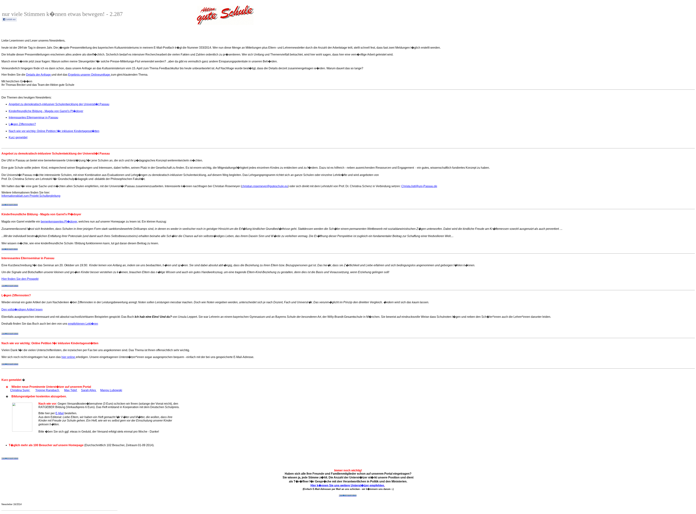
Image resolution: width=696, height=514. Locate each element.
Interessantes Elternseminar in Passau (33, 117)
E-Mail (59, 413)
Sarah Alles (89, 390)
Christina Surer (20, 390)
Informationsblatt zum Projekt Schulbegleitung (30, 195)
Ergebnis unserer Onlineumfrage (89, 74)
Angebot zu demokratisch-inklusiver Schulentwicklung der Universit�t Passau (59, 104)
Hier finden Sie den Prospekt (19, 278)
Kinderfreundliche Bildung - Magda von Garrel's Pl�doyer (46, 111)
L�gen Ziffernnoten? (22, 124)
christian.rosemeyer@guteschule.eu (265, 186)
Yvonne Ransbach (47, 390)
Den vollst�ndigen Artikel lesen (22, 309)
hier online (68, 357)
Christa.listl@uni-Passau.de (419, 186)
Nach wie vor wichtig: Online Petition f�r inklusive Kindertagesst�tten (54, 131)
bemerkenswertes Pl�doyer (59, 221)
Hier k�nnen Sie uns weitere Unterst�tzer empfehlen (347, 485)
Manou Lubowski (111, 390)
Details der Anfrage (38, 74)
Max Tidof (70, 390)
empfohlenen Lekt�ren (83, 323)
